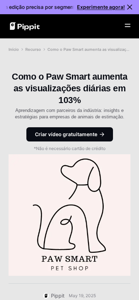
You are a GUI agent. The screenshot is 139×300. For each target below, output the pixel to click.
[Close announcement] (129, 7)
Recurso (33, 49)
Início (14, 49)
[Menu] (127, 25)
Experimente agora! (101, 7)
